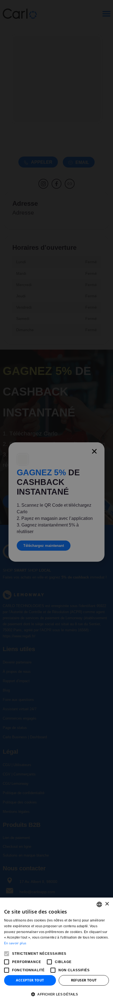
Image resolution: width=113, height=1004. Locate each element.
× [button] (107, 904)
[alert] (56, 502)
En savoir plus (15, 943)
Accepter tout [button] (30, 980)
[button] (56, 994)
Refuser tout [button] (84, 980)
